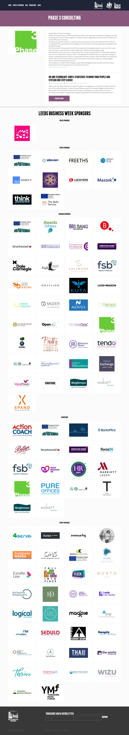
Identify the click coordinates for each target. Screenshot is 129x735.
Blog (26, 5)
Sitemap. (48, 730)
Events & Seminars (18, 5)
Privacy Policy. (56, 730)
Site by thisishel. (65, 730)
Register (105, 717)
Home (9, 5)
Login (39, 5)
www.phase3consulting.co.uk (58, 67)
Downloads (32, 5)
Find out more (59, 98)
